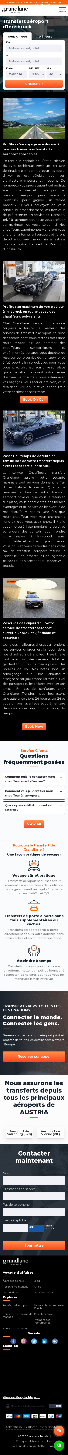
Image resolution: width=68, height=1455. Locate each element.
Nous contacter (43, 1292)
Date (9, 68)
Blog (37, 1280)
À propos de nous (13, 1280)
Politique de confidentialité (28, 1445)
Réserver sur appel (34, 1056)
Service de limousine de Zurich (49, 1307)
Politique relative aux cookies (34, 1441)
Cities (37, 1286)
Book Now (34, 726)
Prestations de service (19, 1189)
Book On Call (34, 400)
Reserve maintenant (15, 1286)
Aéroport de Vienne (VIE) (50, 1133)
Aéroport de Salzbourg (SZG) (19, 1133)
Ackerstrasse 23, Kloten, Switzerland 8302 (34, 1427)
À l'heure (45, 36)
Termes (51, 1445)
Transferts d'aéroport (16, 1305)
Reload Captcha (49, 1227)
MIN (48, 68)
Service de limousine (16, 1328)
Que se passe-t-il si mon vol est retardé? (29, 807)
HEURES (34, 68)
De (8, 42)
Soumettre (34, 1245)
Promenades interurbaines (42, 1321)
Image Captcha (14, 1220)
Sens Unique (17, 36)
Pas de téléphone (16, 1204)
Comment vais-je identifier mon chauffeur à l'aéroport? (29, 793)
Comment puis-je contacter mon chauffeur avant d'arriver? (30, 779)
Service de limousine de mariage (17, 1315)
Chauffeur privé (43, 1313)
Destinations (10, 1292)
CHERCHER (34, 84)
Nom (6, 1173)
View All (34, 824)
